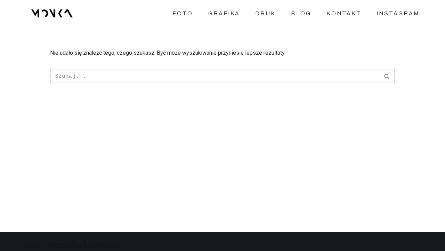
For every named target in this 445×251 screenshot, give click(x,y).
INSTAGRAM (398, 13)
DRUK (265, 13)
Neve (31, 241)
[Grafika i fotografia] (52, 13)
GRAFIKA (224, 13)
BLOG (301, 13)
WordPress (102, 241)
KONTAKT (343, 13)
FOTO (182, 13)
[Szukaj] (387, 76)
